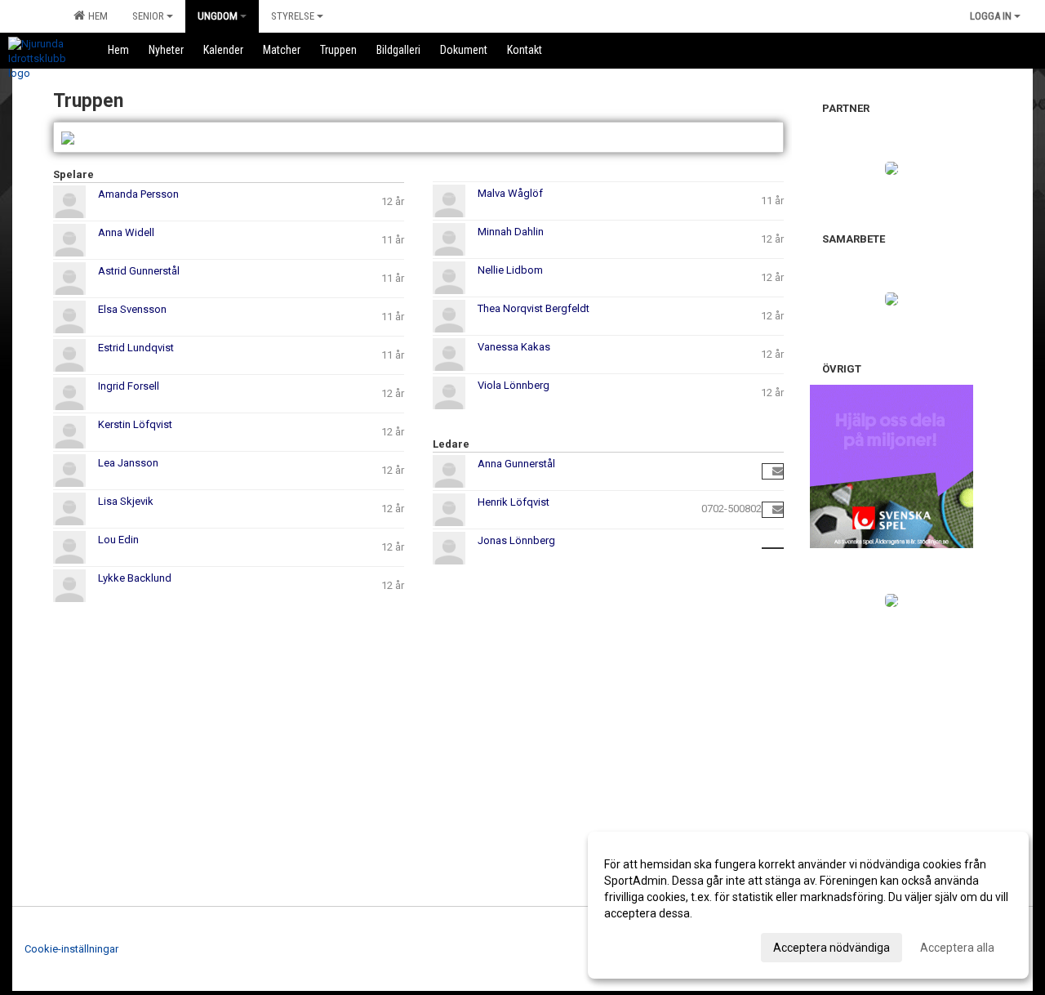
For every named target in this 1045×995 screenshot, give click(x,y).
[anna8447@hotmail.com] (777, 471)
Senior (148, 16)
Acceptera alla (957, 947)
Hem (95, 16)
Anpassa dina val (647, 945)
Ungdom (218, 16)
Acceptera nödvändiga (831, 947)
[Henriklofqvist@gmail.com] (777, 509)
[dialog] (808, 905)
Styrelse (292, 16)
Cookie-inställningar (71, 949)
